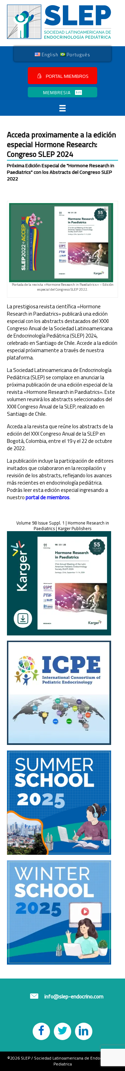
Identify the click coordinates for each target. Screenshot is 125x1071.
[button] (62, 75)
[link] (46, 54)
